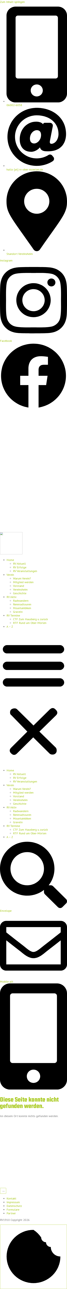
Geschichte (19, 593)
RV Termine (13, 615)
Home (10, 560)
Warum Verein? (22, 578)
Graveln (18, 612)
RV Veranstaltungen (25, 571)
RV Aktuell (19, 563)
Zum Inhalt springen (12, 2)
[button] (33, 698)
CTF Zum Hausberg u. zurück (30, 619)
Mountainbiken (22, 608)
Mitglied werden (23, 582)
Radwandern (20, 600)
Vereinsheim (20, 589)
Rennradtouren (22, 604)
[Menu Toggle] (3, 1191)
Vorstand (18, 586)
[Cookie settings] (33, 1257)
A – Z (10, 626)
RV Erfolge (19, 567)
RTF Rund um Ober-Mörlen (29, 623)
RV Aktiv (12, 597)
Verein (10, 575)
